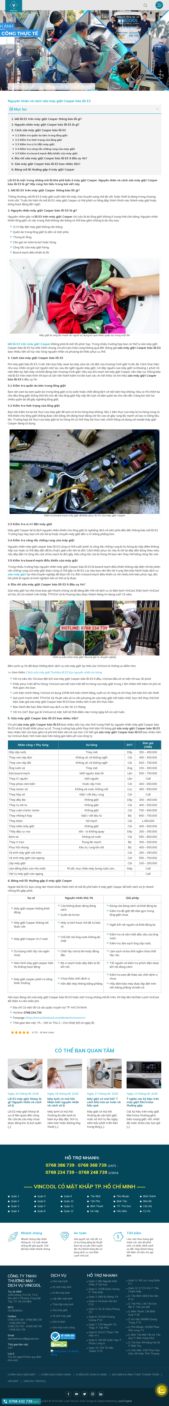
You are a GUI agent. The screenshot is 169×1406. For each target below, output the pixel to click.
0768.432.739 (17, 1329)
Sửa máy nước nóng (63, 1327)
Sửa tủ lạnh (58, 1321)
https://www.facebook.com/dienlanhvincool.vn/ (55, 1017)
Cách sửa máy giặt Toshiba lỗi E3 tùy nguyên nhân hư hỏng (64, 672)
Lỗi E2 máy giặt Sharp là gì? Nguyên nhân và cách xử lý (25, 1102)
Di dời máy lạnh (61, 1292)
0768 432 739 (20, 1401)
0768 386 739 (60, 1165)
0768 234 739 (60, 1172)
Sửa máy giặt (60, 1310)
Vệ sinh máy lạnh (61, 1287)
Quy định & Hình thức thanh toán (135, 1374)
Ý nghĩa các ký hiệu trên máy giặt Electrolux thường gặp (143, 1102)
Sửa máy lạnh (60, 1281)
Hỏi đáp (13, 1381)
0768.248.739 (34, 1326)
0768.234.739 (16, 1326)
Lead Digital (125, 1401)
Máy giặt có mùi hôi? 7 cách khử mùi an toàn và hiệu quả (104, 1102)
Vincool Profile (34, 1381)
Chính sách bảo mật (22, 1374)
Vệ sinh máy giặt (61, 1315)
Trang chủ (16, 86)
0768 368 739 (92, 1165)
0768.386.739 (34, 1319)
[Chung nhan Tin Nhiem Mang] (66, 1351)
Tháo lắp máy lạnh (62, 1304)
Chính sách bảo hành (56, 1374)
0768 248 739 (93, 1172)
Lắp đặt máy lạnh (62, 1298)
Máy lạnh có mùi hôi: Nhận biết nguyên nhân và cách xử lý (63, 1102)
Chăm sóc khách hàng (91, 1374)
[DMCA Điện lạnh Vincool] (59, 1343)
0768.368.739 (17, 1323)
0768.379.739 (16, 1319)
